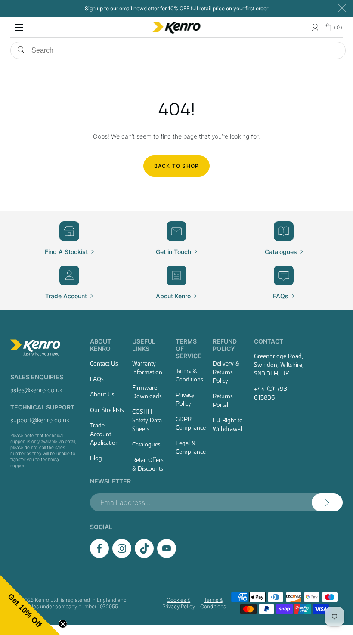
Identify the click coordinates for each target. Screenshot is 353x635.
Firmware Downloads (147, 392)
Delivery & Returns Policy (226, 371)
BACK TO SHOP (176, 166)
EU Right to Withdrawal (228, 424)
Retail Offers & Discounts (148, 464)
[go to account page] (315, 27)
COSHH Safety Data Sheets (147, 420)
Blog (96, 458)
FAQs (97, 379)
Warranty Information (147, 367)
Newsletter (110, 481)
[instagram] (121, 555)
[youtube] (166, 555)
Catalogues (146, 444)
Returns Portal (223, 400)
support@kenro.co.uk (39, 420)
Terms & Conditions (189, 375)
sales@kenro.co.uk (36, 389)
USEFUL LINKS (143, 345)
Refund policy (225, 345)
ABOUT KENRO (100, 345)
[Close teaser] (63, 624)
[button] (30, 605)
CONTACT (268, 341)
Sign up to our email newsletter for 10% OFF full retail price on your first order (176, 8)
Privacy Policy (185, 399)
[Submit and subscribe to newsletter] (327, 502)
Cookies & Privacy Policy (178, 603)
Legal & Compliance (191, 447)
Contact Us (104, 363)
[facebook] (99, 555)
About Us (102, 394)
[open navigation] (19, 27)
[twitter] (144, 555)
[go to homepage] (43, 348)
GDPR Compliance (191, 423)
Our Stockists (107, 410)
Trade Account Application (104, 433)
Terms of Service (188, 348)
